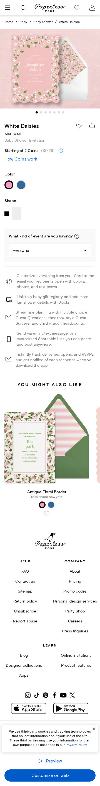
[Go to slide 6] (59, 112)
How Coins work (20, 159)
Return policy (25, 601)
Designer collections (24, 665)
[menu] (8, 7)
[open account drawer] (92, 7)
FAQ (25, 571)
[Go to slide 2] (41, 112)
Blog (24, 655)
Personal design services (75, 601)
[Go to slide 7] (63, 112)
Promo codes (75, 591)
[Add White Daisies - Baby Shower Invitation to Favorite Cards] (79, 126)
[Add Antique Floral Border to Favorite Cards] (46, 513)
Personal (21, 250)
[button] (76, 236)
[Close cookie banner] (94, 729)
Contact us (25, 581)
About (75, 571)
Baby (23, 22)
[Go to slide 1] (37, 112)
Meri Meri (12, 134)
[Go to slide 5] (54, 112)
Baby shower (43, 22)
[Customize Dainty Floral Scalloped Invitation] (50, 68)
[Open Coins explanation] (60, 151)
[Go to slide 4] (50, 112)
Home (8, 22)
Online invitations (76, 655)
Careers (75, 621)
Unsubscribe (25, 611)
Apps (24, 675)
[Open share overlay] (92, 125)
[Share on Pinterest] (45, 695)
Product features (76, 665)
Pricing (75, 581)
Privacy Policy (76, 745)
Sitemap (25, 591)
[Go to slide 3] (45, 112)
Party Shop (75, 611)
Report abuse (25, 621)
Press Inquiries (75, 631)
